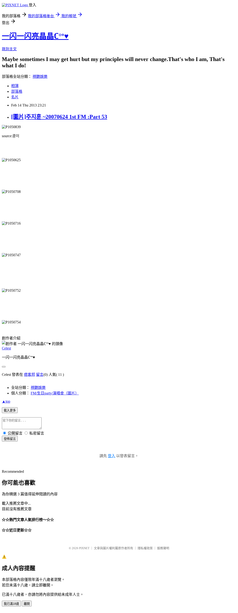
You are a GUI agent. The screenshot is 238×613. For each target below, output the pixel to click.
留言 (39, 375)
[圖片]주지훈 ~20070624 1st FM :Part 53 (59, 117)
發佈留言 (10, 439)
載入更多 (10, 410)
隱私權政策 (145, 548)
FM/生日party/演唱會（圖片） (55, 393)
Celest (6, 348)
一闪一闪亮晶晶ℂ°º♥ (35, 36)
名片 (15, 97)
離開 (27, 604)
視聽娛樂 (40, 77)
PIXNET (84, 548)
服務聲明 (163, 548)
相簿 (15, 86)
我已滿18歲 (11, 604)
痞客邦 (29, 375)
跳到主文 (9, 49)
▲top (6, 401)
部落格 (16, 91)
